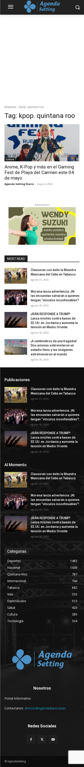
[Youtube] (53, 739)
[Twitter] (42, 739)
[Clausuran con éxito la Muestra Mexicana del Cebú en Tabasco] (15, 275)
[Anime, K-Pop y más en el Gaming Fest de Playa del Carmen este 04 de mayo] (42, 143)
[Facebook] (31, 739)
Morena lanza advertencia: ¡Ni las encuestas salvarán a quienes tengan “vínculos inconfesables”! (55, 296)
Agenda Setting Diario (19, 184)
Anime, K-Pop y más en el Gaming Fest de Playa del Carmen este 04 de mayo (39, 172)
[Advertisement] (42, 58)
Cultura (10, 159)
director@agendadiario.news (45, 708)
